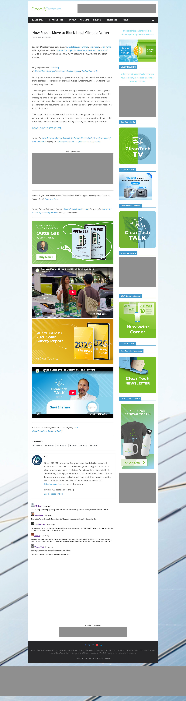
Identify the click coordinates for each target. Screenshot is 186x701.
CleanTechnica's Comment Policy (47, 431)
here (76, 427)
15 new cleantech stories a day (76, 209)
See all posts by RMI (53, 494)
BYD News (72, 20)
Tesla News (84, 20)
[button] (44, 19)
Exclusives (96, 20)
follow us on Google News (90, 141)
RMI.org (56, 67)
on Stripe (107, 47)
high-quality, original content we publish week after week (82, 50)
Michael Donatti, (42, 71)
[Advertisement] (117, 8)
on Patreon (94, 47)
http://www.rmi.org (53, 484)
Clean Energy (37, 20)
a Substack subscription (77, 47)
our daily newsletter (65, 141)
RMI (40, 37)
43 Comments (46, 37)
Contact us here (51, 199)
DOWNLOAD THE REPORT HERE (46, 128)
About (125, 20)
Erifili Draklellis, (56, 71)
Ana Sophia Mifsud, (71, 71)
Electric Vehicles (56, 20)
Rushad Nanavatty (90, 71)
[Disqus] (73, 529)
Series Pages (112, 20)
